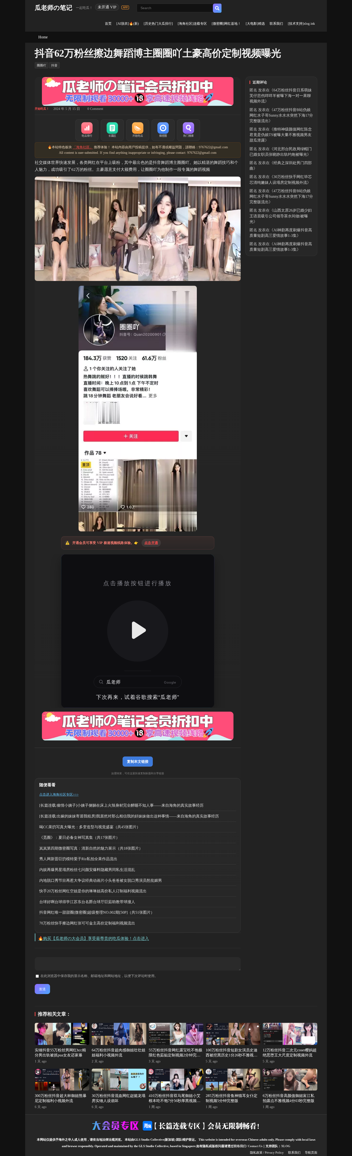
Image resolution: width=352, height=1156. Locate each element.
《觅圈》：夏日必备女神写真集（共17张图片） (79, 837)
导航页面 (311, 1152)
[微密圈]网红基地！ (226, 23)
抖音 (54, 65)
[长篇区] (112, 130)
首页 (108, 23)
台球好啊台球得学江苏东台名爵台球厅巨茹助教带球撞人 (87, 902)
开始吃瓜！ (42, 108)
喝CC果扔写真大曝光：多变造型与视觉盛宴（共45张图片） (89, 827)
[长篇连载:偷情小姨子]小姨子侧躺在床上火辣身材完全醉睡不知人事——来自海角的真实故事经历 (121, 805)
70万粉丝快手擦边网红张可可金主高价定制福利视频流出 (87, 923)
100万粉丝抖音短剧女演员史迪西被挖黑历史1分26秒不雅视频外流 (231, 1055)
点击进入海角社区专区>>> (59, 794)
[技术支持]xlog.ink (301, 23)
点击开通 (151, 543)
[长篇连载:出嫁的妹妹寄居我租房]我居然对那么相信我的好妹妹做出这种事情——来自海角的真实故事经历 (129, 816)
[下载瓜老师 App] (125, 7)
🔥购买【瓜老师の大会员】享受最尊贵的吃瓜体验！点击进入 (93, 938)
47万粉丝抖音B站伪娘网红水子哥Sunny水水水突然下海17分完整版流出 (281, 115)
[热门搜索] (188, 130)
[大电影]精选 (255, 23)
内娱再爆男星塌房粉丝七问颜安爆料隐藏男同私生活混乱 (87, 870)
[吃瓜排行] (86, 130)
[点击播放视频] (137, 631)
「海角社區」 (83, 147)
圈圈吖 (41, 65)
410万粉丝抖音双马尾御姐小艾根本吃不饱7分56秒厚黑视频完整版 (174, 1101)
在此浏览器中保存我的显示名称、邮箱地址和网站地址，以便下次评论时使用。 (99, 976)
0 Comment (95, 109)
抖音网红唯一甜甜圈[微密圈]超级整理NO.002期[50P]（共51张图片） (96, 912)
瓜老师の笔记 (53, 7)
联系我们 (276, 23)
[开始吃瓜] (137, 130)
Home (43, 37)
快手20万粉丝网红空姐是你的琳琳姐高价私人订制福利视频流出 (93, 891)
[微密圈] (163, 130)
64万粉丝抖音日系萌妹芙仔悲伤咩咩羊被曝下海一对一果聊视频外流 (281, 95)
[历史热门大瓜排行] (158, 23)
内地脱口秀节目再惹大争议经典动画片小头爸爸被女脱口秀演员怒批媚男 (100, 880)
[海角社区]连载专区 (192, 23)
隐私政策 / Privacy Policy (267, 1152)
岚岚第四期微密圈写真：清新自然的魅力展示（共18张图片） (91, 848)
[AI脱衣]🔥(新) (127, 23)
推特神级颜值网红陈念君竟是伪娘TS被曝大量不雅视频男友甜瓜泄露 (281, 134)
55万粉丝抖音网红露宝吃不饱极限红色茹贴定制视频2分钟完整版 (175, 1055)
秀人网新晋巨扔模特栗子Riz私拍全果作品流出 (78, 859)
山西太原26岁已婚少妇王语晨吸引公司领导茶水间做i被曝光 (281, 215)
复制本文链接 (137, 761)
